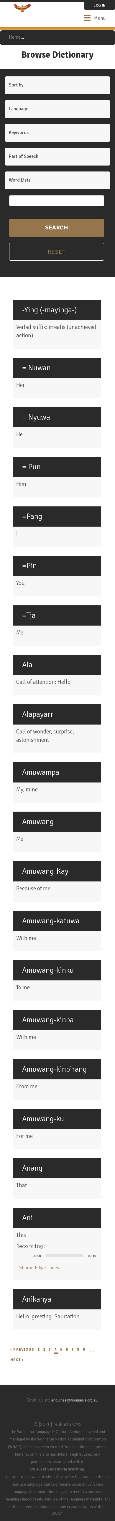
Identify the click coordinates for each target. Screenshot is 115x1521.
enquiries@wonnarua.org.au (74, 1400)
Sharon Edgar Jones (39, 1268)
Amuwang (38, 821)
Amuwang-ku (43, 1119)
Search (56, 227)
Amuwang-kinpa (48, 1020)
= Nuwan (36, 368)
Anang (32, 1168)
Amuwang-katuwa (51, 921)
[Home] (22, 8)
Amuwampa (40, 772)
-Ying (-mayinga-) (49, 310)
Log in (99, 5)
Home (15, 37)
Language (18, 109)
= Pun (31, 467)
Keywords (19, 133)
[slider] (64, 1255)
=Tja (29, 615)
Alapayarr (37, 714)
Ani (27, 1218)
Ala (27, 665)
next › (17, 1360)
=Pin (29, 566)
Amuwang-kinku (48, 970)
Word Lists (19, 180)
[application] (58, 1256)
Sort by (16, 85)
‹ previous (22, 1349)
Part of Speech (23, 156)
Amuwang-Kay (45, 871)
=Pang (32, 516)
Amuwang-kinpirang (54, 1069)
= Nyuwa (36, 417)
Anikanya (36, 1299)
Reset (56, 252)
